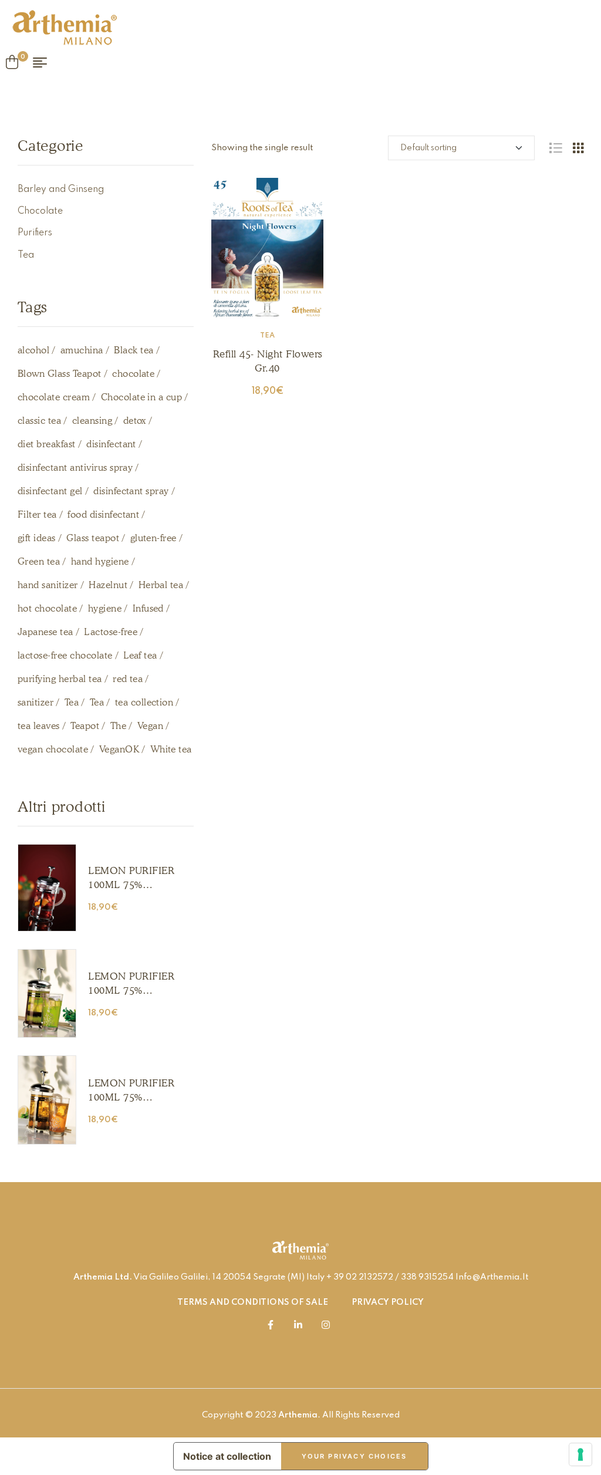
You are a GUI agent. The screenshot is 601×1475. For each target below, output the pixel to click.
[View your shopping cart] (12, 62)
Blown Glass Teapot (60, 373)
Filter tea (37, 514)
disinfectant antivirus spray (75, 467)
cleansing (92, 420)
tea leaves (39, 725)
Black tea (133, 350)
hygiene (104, 608)
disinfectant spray (131, 491)
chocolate (133, 373)
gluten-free (153, 538)
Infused (148, 608)
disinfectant (111, 444)
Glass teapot (92, 538)
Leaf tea (140, 655)
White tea (171, 749)
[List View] (555, 148)
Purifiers (35, 233)
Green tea (39, 561)
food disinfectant (103, 514)
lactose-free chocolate (65, 655)
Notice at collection (227, 1456)
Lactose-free (110, 631)
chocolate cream (54, 397)
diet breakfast (47, 444)
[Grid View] (578, 148)
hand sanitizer (48, 584)
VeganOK (119, 749)
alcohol (33, 350)
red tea (128, 678)
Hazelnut (108, 584)
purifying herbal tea (60, 678)
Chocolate (40, 211)
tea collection (144, 702)
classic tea (39, 420)
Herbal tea (161, 584)
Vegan (150, 725)
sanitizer (35, 702)
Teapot (84, 725)
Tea (267, 335)
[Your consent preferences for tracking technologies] (580, 1454)
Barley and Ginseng (61, 189)
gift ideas (37, 538)
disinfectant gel (50, 491)
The (118, 725)
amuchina (81, 350)
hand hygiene (100, 561)
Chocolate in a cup (142, 397)
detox (134, 420)
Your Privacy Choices (354, 1456)
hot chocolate (47, 608)
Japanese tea (45, 631)
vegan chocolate (53, 749)
